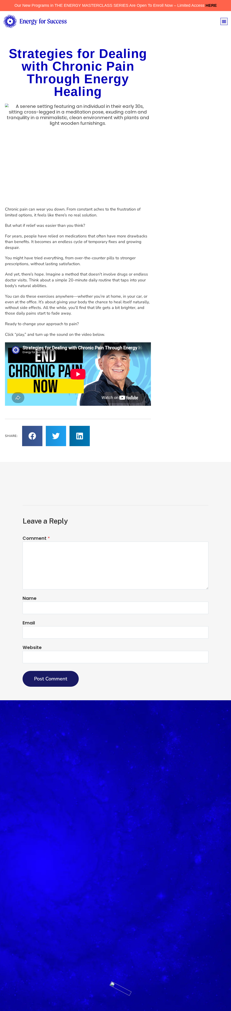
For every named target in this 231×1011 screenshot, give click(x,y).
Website (32, 647)
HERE (211, 5)
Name (30, 598)
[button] (224, 21)
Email (29, 623)
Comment (36, 538)
